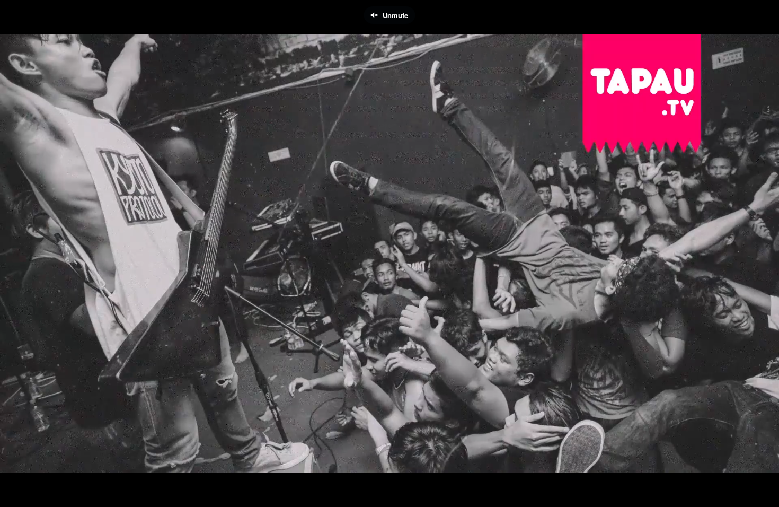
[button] (16, 493)
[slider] (389, 478)
